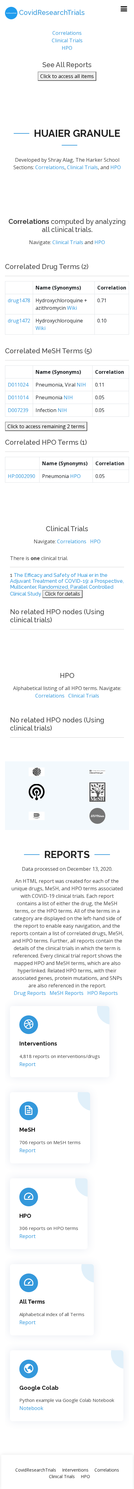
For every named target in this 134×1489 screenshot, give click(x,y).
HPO (67, 47)
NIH (81, 384)
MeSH (27, 1129)
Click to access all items (67, 76)
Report (27, 1064)
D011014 (18, 397)
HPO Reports (102, 993)
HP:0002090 (21, 476)
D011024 (18, 384)
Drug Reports (30, 993)
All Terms (32, 1301)
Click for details (62, 594)
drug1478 (19, 300)
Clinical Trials (67, 40)
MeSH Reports (67, 993)
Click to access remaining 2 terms (46, 426)
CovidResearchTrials (35, 1470)
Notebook (31, 1408)
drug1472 (19, 320)
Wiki (72, 307)
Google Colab (39, 1388)
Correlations (67, 33)
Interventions (38, 1043)
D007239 (18, 410)
